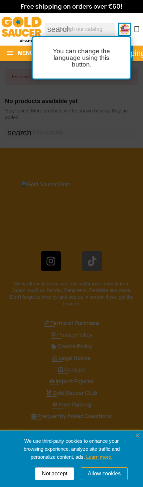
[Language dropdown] (125, 29)
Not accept (54, 473)
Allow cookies (104, 473)
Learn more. (99, 457)
